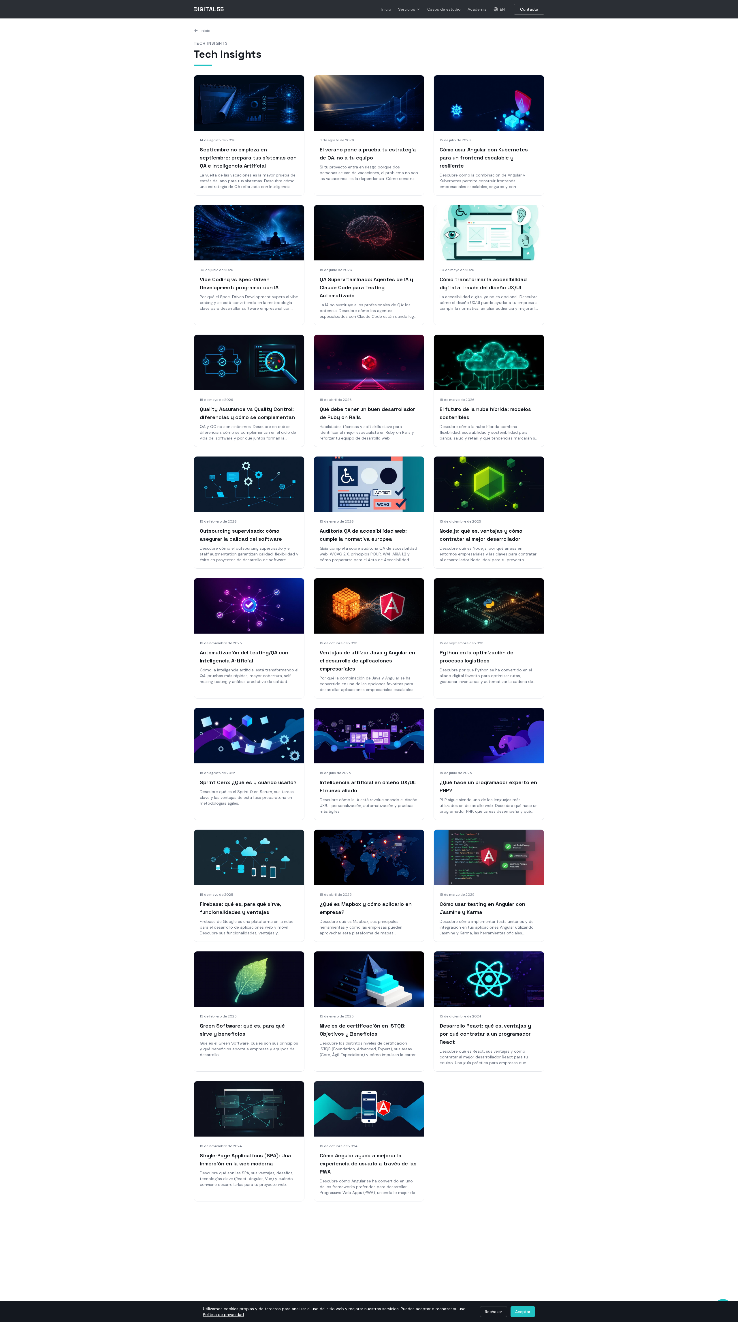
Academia (477, 9)
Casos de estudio (444, 9)
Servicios (406, 9)
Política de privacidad (223, 1314)
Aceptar (522, 1311)
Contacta (529, 9)
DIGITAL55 (209, 9)
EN (502, 9)
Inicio (386, 9)
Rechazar (493, 1311)
